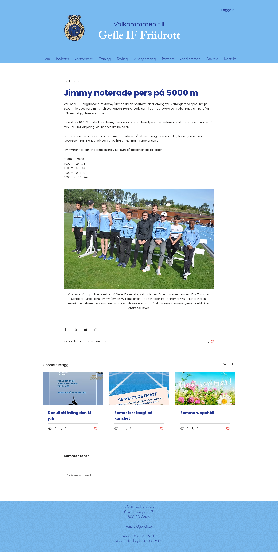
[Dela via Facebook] (66, 329)
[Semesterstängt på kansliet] (139, 388)
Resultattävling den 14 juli (70, 415)
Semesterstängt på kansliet (133, 415)
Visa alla (229, 364)
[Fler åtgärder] (211, 81)
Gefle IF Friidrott (139, 37)
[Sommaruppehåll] (205, 388)
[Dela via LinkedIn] (86, 329)
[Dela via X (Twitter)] (76, 329)
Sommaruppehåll (197, 412)
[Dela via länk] (95, 329)
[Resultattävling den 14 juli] (73, 388)
